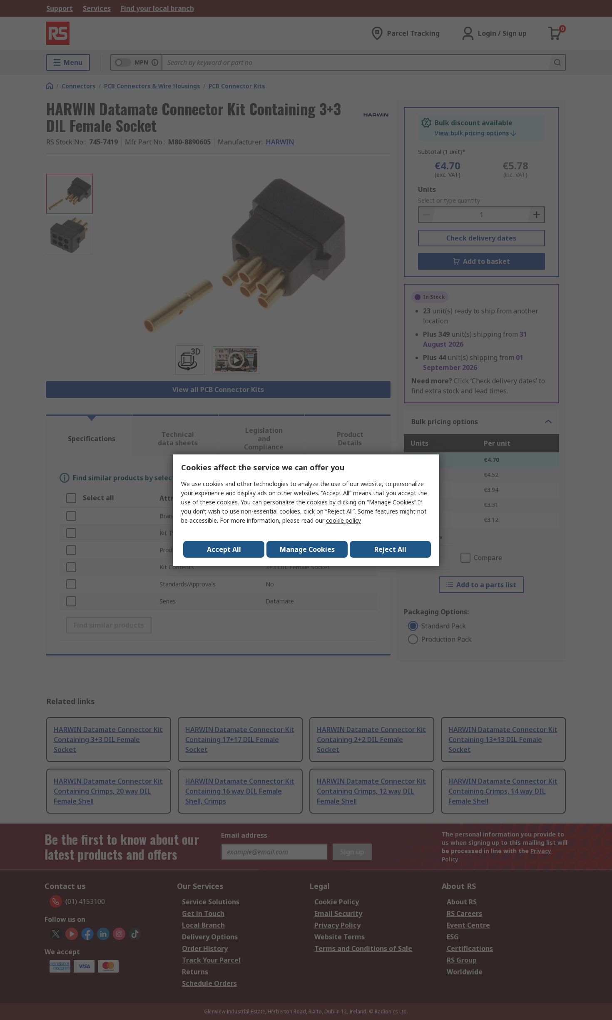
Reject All (390, 549)
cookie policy (343, 520)
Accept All (224, 549)
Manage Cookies (307, 549)
